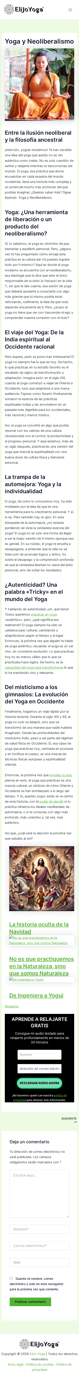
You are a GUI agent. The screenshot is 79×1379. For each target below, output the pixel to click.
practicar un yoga (44, 614)
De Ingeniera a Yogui (36, 995)
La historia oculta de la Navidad (39, 928)
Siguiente (11, 1006)
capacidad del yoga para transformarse (34, 667)
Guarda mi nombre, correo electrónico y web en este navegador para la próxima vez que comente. (36, 1284)
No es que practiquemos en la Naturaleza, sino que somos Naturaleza (41, 966)
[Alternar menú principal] (70, 9)
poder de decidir (51, 801)
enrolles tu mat (61, 775)
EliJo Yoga (37, 1354)
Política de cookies (40, 1364)
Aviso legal (15, 1364)
